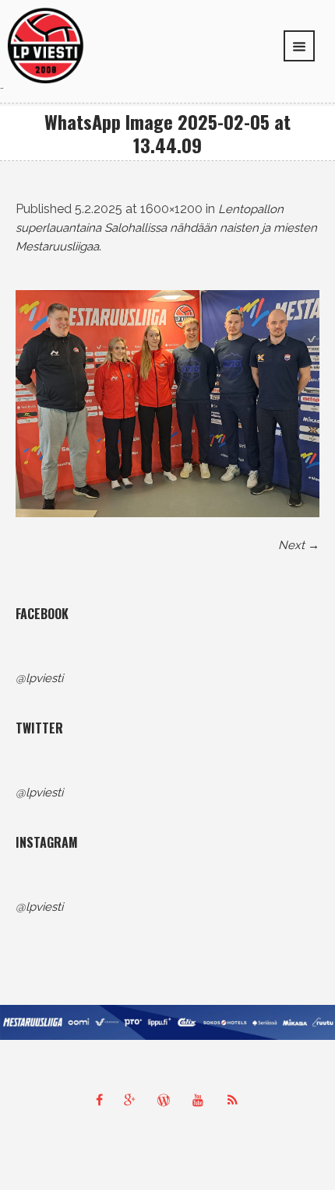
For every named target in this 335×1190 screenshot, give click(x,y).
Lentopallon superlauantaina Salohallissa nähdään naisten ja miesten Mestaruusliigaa (166, 228)
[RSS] (236, 1099)
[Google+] (133, 1099)
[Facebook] (99, 1099)
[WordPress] (167, 1099)
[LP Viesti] (45, 44)
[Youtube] (201, 1099)
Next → (298, 545)
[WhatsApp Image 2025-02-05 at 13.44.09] (167, 404)
